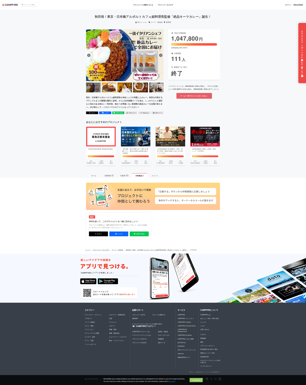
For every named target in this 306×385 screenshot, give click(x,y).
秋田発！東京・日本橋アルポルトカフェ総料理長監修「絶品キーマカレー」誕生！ (157, 250)
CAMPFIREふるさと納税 (186, 339)
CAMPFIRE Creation (184, 322)
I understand (196, 380)
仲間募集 (139, 175)
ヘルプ (202, 326)
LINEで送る (119, 113)
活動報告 (108, 175)
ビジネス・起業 (90, 337)
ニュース (203, 322)
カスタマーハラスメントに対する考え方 (210, 361)
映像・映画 (112, 329)
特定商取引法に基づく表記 (209, 349)
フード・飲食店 (157, 22)
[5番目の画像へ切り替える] (156, 87)
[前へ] (89, 55)
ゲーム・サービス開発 (92, 333)
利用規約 (203, 338)
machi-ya (181, 353)
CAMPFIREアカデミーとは (141, 331)
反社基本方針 (204, 357)
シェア (106, 113)
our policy (172, 381)
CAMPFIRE (181, 315)
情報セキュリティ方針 (207, 353)
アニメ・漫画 (89, 326)
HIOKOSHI (181, 346)
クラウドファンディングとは (141, 335)
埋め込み (146, 113)
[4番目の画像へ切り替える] (140, 87)
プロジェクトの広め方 (139, 342)
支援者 (124, 175)
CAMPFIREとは (205, 315)
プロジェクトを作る (138, 315)
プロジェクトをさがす (165, 5)
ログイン (288, 5)
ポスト (93, 113)
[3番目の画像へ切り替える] (124, 87)
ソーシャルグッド (90, 344)
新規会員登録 (298, 5)
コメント (155, 175)
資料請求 (135, 318)
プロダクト (88, 318)
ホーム (93, 175)
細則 (201, 342)
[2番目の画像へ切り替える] (109, 87)
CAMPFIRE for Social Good (186, 326)
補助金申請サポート (184, 357)
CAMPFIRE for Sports (185, 335)
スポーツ (112, 326)
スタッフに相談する (158, 315)
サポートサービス (163, 335)
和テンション (142, 22)
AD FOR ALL (182, 342)
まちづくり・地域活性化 (117, 315)
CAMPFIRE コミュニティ (186, 318)
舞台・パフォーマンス (116, 340)
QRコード (159, 113)
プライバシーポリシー (207, 346)
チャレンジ (112, 322)
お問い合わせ (204, 329)
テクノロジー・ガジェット (93, 315)
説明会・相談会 (163, 331)
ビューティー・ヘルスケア (117, 337)
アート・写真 (89, 340)
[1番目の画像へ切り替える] (93, 87)
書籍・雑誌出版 (114, 333)
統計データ (161, 342)
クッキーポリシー (206, 366)
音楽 (110, 318)
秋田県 (168, 22)
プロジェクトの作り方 (139, 339)
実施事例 (161, 339)
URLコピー (132, 113)
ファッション (89, 329)
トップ (87, 250)
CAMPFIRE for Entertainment (182, 330)
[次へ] (161, 55)
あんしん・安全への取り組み (209, 318)
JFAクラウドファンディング (187, 350)
